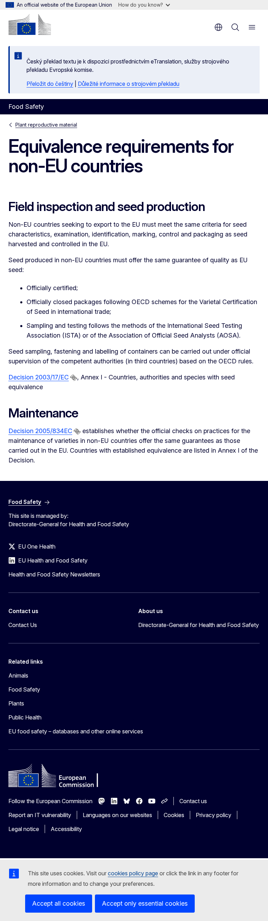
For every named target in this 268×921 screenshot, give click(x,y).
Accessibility (66, 828)
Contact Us (22, 624)
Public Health (25, 717)
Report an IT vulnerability (39, 814)
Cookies (174, 814)
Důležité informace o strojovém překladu (128, 83)
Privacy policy (213, 814)
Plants (16, 703)
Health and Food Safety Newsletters (54, 574)
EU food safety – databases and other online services (75, 731)
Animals (18, 675)
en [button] (218, 27)
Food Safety (24, 689)
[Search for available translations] (73, 377)
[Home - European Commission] (29, 24)
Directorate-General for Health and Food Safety (198, 624)
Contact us (193, 801)
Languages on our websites (117, 814)
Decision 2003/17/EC (38, 377)
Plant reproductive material (46, 125)
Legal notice (23, 828)
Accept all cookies (58, 903)
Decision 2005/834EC (40, 431)
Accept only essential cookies (145, 903)
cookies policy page (133, 873)
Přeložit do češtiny (50, 83)
